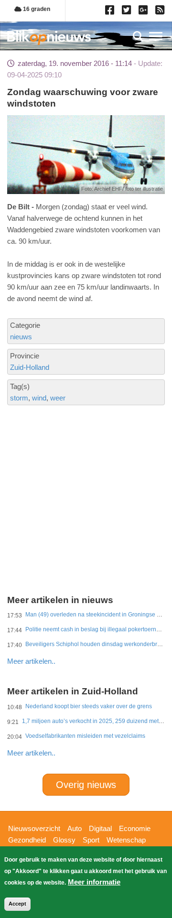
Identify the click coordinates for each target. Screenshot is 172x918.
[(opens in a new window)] (111, 12)
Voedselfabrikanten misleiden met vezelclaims (85, 736)
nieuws (21, 337)
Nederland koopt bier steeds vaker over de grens (88, 706)
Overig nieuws (86, 784)
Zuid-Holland (29, 367)
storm (19, 398)
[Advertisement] (86, 467)
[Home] (49, 37)
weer (57, 398)
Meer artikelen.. (31, 661)
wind (39, 398)
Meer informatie (94, 882)
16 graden (36, 9)
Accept (17, 904)
